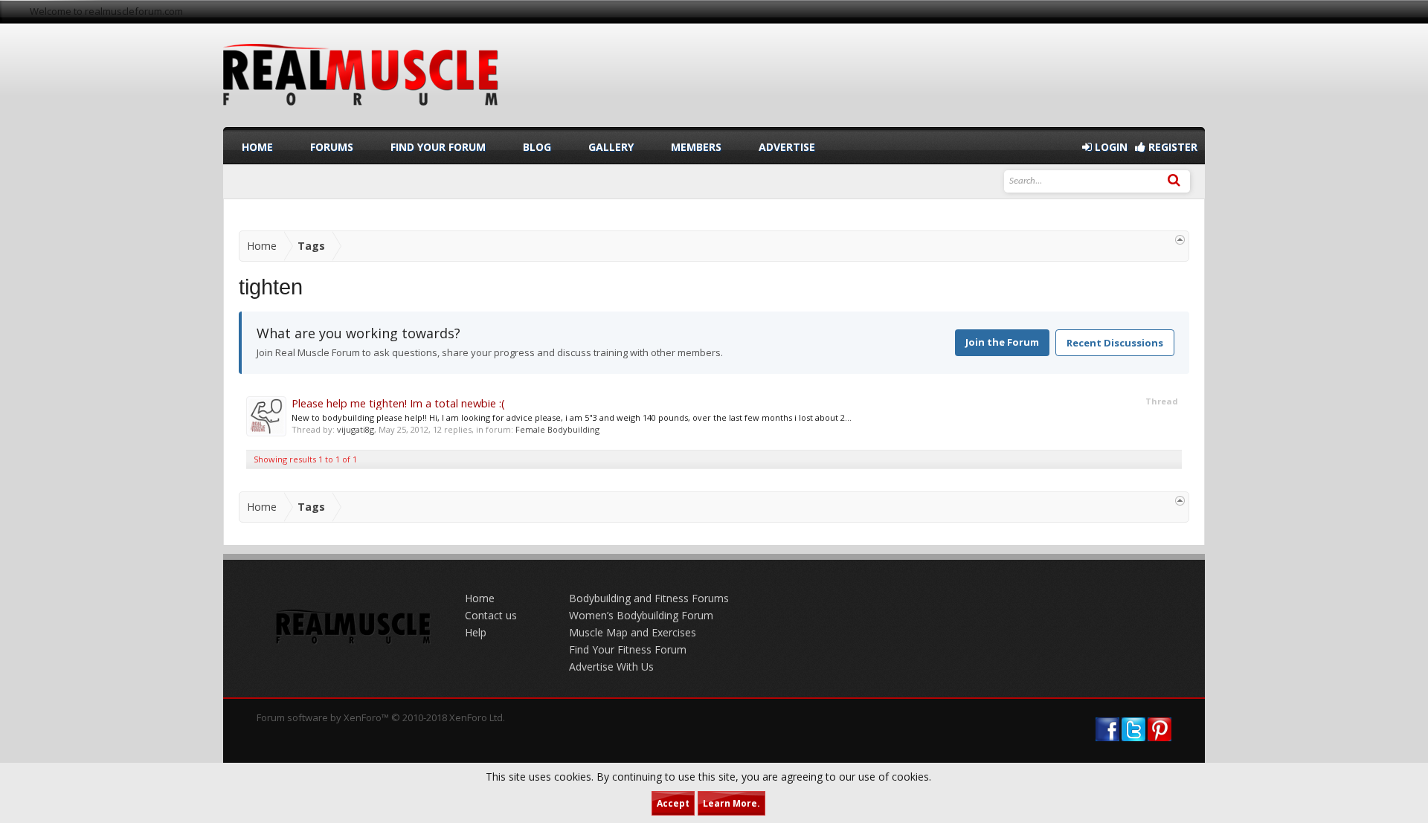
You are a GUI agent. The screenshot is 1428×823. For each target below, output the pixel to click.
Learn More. (731, 803)
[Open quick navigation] (1180, 240)
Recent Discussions (1115, 342)
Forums (331, 147)
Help (475, 632)
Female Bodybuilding (557, 429)
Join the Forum (1002, 342)
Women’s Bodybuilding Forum (641, 615)
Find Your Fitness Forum (627, 649)
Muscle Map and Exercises (632, 632)
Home (257, 147)
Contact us (491, 615)
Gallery (611, 147)
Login (1110, 147)
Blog (537, 147)
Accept (673, 803)
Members (696, 147)
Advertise (787, 147)
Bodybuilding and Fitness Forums (649, 598)
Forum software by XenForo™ (381, 717)
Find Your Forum (438, 147)
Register (1171, 147)
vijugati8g (355, 429)
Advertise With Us (611, 666)
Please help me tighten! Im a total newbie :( (398, 403)
